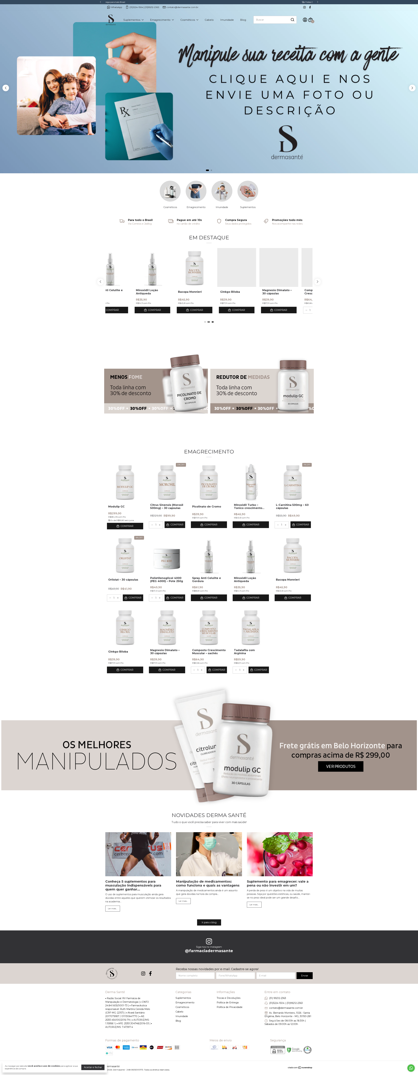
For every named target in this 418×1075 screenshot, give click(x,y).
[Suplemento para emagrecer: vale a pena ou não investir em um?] (280, 854)
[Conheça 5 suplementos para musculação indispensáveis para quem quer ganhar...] (138, 854)
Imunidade (227, 19)
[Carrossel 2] (209, 86)
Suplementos (131, 19)
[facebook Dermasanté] (310, 7)
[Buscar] (292, 19)
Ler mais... (112, 908)
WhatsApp (116, 7)
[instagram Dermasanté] (304, 7)
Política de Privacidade (229, 1007)
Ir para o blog (209, 922)
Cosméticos (187, 19)
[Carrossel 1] (156, 385)
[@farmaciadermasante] (209, 941)
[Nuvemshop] (300, 1068)
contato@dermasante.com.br (182, 7)
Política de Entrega (228, 1002)
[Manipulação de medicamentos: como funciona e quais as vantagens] (209, 854)
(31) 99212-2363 (277, 998)
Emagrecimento (160, 19)
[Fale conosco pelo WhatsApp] (411, 1068)
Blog (243, 19)
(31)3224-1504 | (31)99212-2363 (144, 7)
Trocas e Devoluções (228, 998)
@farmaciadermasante (209, 950)
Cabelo (209, 19)
